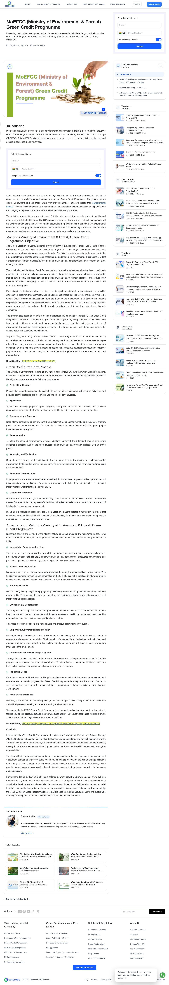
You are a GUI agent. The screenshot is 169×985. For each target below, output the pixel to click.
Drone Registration (96, 944)
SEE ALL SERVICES (84, 967)
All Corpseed (154, 4)
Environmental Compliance (48, 4)
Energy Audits (52, 948)
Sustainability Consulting (14, 962)
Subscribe (157, 911)
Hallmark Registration (97, 930)
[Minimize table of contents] (160, 65)
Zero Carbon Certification (56, 933)
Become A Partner (137, 930)
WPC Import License (96, 958)
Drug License (93, 953)
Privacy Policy (106, 980)
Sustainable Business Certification (60, 957)
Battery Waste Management (15, 943)
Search (137, 4)
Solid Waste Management (15, 948)
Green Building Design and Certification (62, 952)
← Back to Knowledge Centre (16, 899)
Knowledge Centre (138, 939)
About (28, 4)
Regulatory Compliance (94, 4)
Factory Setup (71, 4)
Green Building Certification (57, 938)
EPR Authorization (11, 957)
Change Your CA (137, 944)
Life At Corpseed (137, 949)
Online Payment (137, 958)
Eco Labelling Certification (57, 943)
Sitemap (94, 980)
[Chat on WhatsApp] (162, 975)
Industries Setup (117, 4)
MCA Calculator (136, 953)
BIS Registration (95, 939)
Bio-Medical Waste (12, 933)
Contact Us (134, 934)
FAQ (86, 980)
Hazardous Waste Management (17, 938)
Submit (139, 46)
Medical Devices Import (98, 949)
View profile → (27, 833)
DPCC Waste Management (15, 952)
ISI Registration (94, 934)
